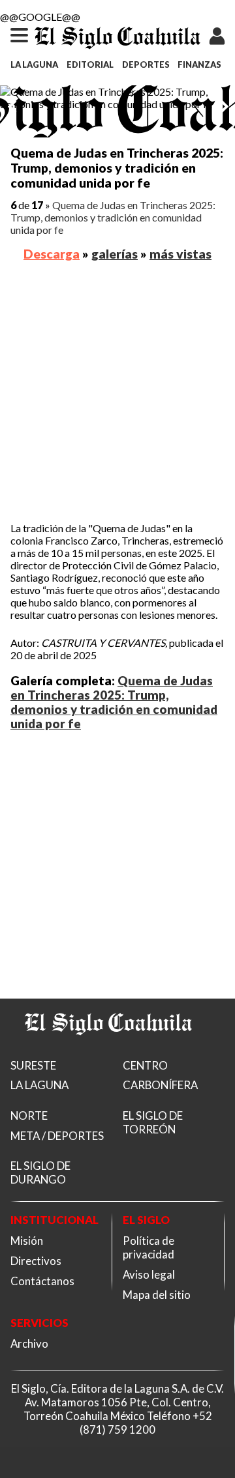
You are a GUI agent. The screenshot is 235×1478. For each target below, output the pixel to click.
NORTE (29, 1115)
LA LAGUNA (34, 64)
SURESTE (33, 1065)
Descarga (52, 253)
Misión (26, 1240)
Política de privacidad (148, 1247)
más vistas (180, 253)
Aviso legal (149, 1274)
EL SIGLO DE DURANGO (40, 1172)
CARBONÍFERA (160, 1085)
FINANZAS (199, 64)
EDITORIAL (90, 64)
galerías (114, 253)
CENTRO (145, 1065)
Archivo (29, 1343)
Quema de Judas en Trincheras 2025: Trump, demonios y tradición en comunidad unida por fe (112, 217)
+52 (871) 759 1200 (146, 1422)
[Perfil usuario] (217, 29)
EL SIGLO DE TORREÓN (153, 1122)
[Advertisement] (117, 394)
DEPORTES (146, 64)
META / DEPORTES (57, 1136)
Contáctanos (42, 1281)
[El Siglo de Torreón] (108, 1051)
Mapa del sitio (157, 1294)
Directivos (35, 1261)
